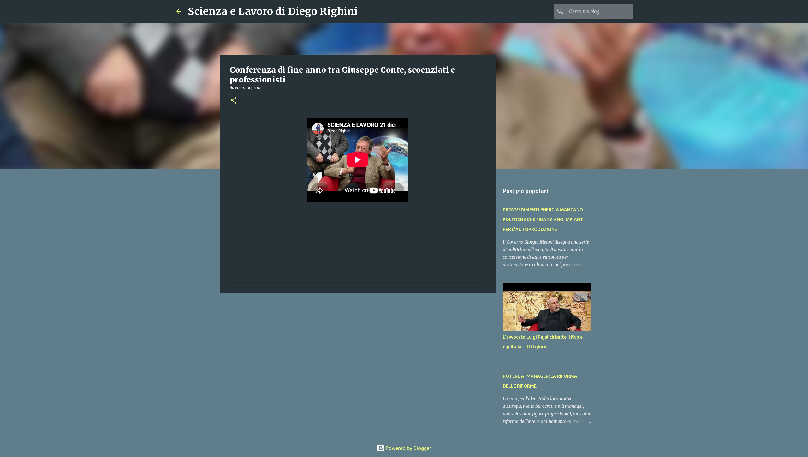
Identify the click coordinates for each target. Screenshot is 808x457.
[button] (233, 101)
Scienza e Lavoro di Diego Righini (273, 11)
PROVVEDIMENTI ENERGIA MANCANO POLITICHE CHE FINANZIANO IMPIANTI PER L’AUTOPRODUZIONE (544, 219)
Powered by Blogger (407, 448)
